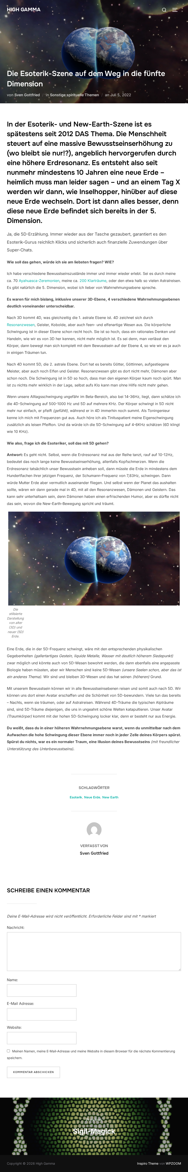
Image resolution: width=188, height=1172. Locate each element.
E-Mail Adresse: (20, 1003)
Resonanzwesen (21, 324)
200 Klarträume (93, 280)
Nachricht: (16, 927)
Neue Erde (92, 797)
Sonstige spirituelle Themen (74, 95)
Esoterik (76, 797)
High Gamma (24, 9)
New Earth (110, 797)
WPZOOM (173, 1163)
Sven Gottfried (27, 95)
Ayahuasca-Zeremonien (39, 280)
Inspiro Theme (147, 1163)
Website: (14, 1027)
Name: (12, 980)
